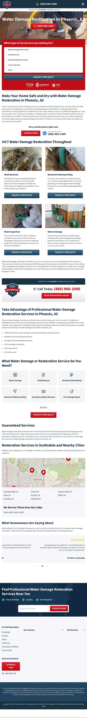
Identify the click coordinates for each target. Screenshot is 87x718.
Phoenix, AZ (35, 495)
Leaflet (82, 486)
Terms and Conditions (10, 646)
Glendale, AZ (36, 499)
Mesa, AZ (7, 495)
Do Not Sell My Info (64, 704)
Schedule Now (30, 133)
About (4, 639)
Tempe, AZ (35, 491)
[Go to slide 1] (39, 566)
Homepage (6, 632)
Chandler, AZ (9, 499)
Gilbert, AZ (62, 495)
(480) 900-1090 (67, 289)
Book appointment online (56, 295)
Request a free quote (22, 195)
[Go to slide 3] (44, 566)
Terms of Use (74, 704)
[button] (43, 472)
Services (5, 635)
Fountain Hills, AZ (65, 491)
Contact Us (6, 643)
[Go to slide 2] (42, 566)
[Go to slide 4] (47, 566)
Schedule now (59, 608)
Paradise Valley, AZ (11, 491)
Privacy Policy (7, 650)
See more (43, 407)
